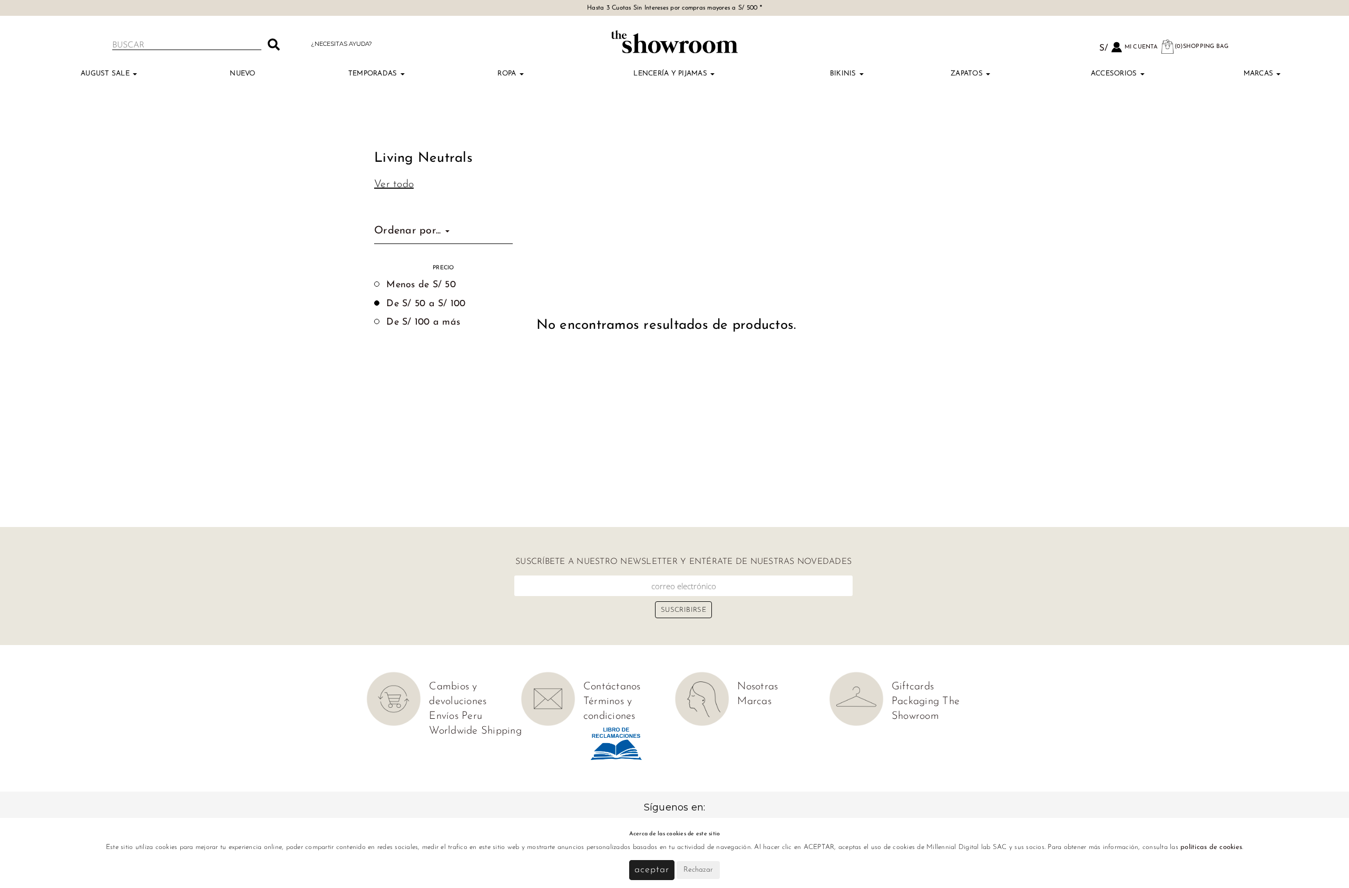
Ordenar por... (409, 231)
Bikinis (844, 73)
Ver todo (394, 184)
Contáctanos (612, 686)
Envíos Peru (455, 716)
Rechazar (698, 870)
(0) (1202, 47)
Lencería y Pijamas (671, 73)
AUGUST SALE (106, 73)
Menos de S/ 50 (421, 285)
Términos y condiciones (609, 708)
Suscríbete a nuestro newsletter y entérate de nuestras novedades (683, 562)
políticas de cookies (1211, 847)
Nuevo (242, 73)
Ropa (507, 73)
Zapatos (968, 73)
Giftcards (913, 686)
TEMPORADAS (373, 73)
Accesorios (1115, 73)
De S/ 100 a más (423, 322)
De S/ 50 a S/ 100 (425, 304)
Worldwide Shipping (475, 731)
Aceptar (651, 870)
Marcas (1260, 73)
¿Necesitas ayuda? (341, 43)
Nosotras (757, 686)
